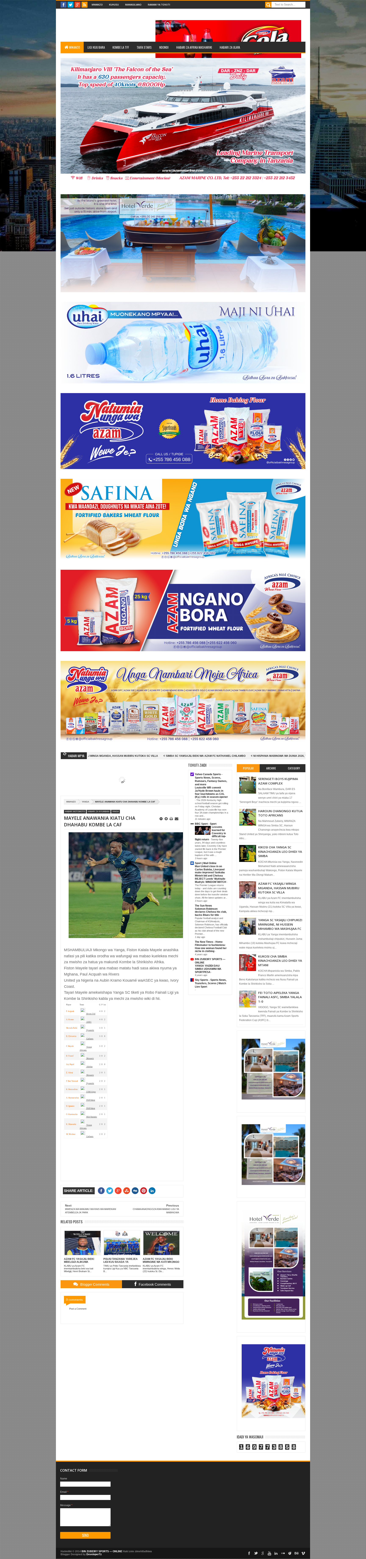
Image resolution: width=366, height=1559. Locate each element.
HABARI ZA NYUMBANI (99, 811)
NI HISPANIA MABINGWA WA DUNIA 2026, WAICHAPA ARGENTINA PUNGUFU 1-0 (198, 755)
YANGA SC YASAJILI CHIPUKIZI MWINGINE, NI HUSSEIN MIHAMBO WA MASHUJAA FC (280, 924)
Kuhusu (114, 4)
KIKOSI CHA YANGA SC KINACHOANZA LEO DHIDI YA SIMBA (280, 851)
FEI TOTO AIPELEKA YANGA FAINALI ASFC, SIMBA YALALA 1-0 (280, 997)
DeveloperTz (94, 1554)
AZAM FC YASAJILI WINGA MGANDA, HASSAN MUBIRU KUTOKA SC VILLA (278, 887)
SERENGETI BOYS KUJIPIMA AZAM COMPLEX (278, 781)
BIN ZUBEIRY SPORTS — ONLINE (102, 1551)
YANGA (85, 802)
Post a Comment (77, 1308)
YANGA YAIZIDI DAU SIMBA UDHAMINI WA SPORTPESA (208, 969)
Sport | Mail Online (205, 863)
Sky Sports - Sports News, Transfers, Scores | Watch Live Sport (210, 983)
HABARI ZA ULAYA (230, 47)
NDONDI (164, 47)
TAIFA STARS (144, 47)
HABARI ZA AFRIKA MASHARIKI (194, 47)
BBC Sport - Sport (205, 823)
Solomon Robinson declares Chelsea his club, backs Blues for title (211, 912)
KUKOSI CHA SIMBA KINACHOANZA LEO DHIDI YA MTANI (280, 960)
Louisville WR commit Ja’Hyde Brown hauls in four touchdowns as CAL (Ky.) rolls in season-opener (211, 792)
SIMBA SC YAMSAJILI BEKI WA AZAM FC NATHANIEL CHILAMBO (101, 755)
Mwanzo (97, 4)
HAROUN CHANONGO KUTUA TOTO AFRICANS (280, 813)
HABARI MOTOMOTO (75, 811)
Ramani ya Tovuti (159, 4)
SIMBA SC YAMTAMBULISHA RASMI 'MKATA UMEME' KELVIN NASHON (299, 755)
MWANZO (74, 47)
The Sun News (203, 905)
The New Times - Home (209, 941)
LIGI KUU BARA (96, 47)
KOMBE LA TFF (120, 47)
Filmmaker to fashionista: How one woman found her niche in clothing (211, 948)
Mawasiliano (133, 4)
